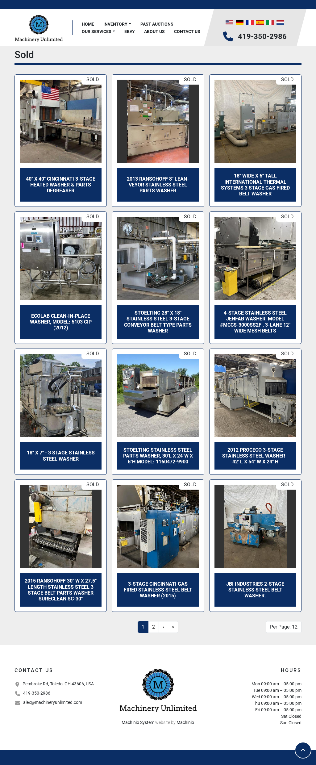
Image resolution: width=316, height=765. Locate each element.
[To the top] (303, 750)
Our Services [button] (96, 31)
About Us (154, 31)
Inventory (115, 24)
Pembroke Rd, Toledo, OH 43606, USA (58, 683)
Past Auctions (156, 24)
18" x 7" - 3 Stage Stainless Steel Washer (61, 456)
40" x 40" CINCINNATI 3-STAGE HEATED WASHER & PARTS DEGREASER (60, 185)
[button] (117, 24)
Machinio (185, 722)
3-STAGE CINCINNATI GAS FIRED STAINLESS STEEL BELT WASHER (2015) (158, 590)
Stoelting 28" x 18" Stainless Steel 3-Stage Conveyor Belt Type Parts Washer (158, 322)
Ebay (129, 31)
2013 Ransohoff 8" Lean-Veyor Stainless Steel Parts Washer (158, 185)
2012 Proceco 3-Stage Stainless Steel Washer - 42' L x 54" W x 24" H (255, 456)
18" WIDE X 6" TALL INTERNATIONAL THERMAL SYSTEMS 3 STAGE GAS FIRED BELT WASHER (255, 185)
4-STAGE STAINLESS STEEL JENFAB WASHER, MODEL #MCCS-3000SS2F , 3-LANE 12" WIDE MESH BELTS (255, 322)
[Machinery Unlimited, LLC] (158, 689)
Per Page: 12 (283, 627)
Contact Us (187, 31)
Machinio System (138, 722)
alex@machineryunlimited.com (52, 702)
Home (88, 24)
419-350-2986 (262, 36)
